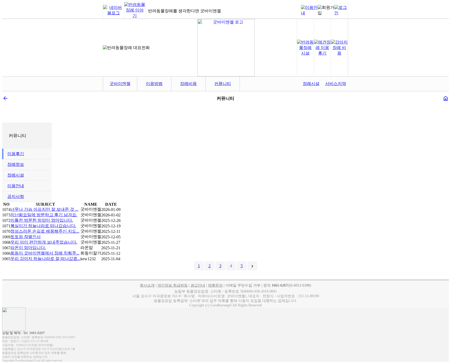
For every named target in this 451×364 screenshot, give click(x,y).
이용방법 (154, 83)
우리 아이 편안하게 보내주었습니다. (43, 242)
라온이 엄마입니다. (28, 247)
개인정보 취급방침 (172, 285)
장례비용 (188, 83)
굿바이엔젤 (120, 83)
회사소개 (147, 285)
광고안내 (198, 285)
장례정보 (15, 164)
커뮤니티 (222, 83)
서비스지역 (335, 83)
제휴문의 (215, 285)
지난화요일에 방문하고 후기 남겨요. (43, 215)
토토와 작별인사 (25, 236)
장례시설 (311, 83)
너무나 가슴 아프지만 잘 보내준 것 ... (44, 209)
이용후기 (15, 153)
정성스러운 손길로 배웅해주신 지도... (44, 231)
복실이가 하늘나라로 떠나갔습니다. (43, 225)
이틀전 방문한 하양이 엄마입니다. (41, 220)
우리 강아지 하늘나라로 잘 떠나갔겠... (45, 258)
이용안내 (15, 186)
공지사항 (15, 196)
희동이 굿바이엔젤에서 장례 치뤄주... (44, 253)
